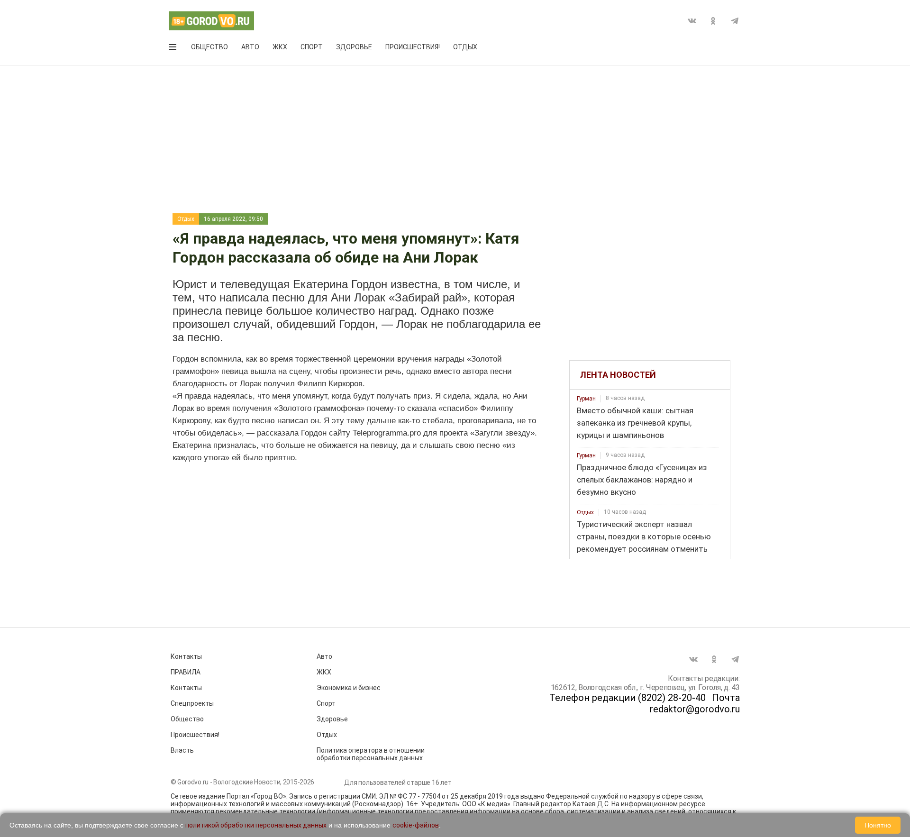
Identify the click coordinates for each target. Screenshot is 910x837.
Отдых (465, 47)
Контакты (186, 656)
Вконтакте (692, 21)
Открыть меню (173, 49)
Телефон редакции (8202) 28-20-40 (627, 697)
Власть (182, 750)
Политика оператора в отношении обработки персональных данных (371, 754)
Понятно (877, 825)
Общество (209, 47)
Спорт (311, 47)
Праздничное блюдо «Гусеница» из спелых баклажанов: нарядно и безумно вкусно (642, 480)
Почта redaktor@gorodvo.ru (695, 703)
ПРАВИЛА (185, 672)
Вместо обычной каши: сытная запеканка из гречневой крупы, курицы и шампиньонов (635, 423)
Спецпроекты (192, 703)
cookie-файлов (415, 825)
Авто (250, 47)
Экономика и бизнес (349, 687)
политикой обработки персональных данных (256, 825)
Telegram (735, 21)
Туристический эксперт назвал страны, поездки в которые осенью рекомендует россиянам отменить (644, 536)
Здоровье (354, 47)
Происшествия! (412, 47)
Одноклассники (713, 21)
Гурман (586, 398)
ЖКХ (280, 47)
